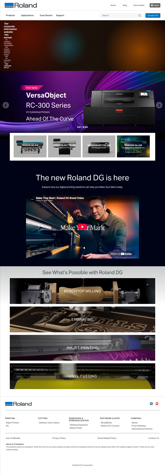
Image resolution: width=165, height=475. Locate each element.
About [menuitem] (113, 5)
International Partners (142, 429)
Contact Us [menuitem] (153, 15)
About (135, 422)
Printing (10, 418)
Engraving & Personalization (79, 419)
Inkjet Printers (12, 422)
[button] (6, 105)
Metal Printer (76, 428)
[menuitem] (12, 15)
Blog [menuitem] (125, 5)
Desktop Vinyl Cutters (49, 422)
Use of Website (13, 438)
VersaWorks (106, 422)
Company (136, 418)
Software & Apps (110, 418)
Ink (7, 425)
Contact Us (153, 438)
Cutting (42, 418)
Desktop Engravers (79, 425)
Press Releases (139, 425)
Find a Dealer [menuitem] (139, 5)
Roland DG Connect (110, 425)
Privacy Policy (59, 438)
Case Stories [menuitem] (46, 15)
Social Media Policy (107, 438)
